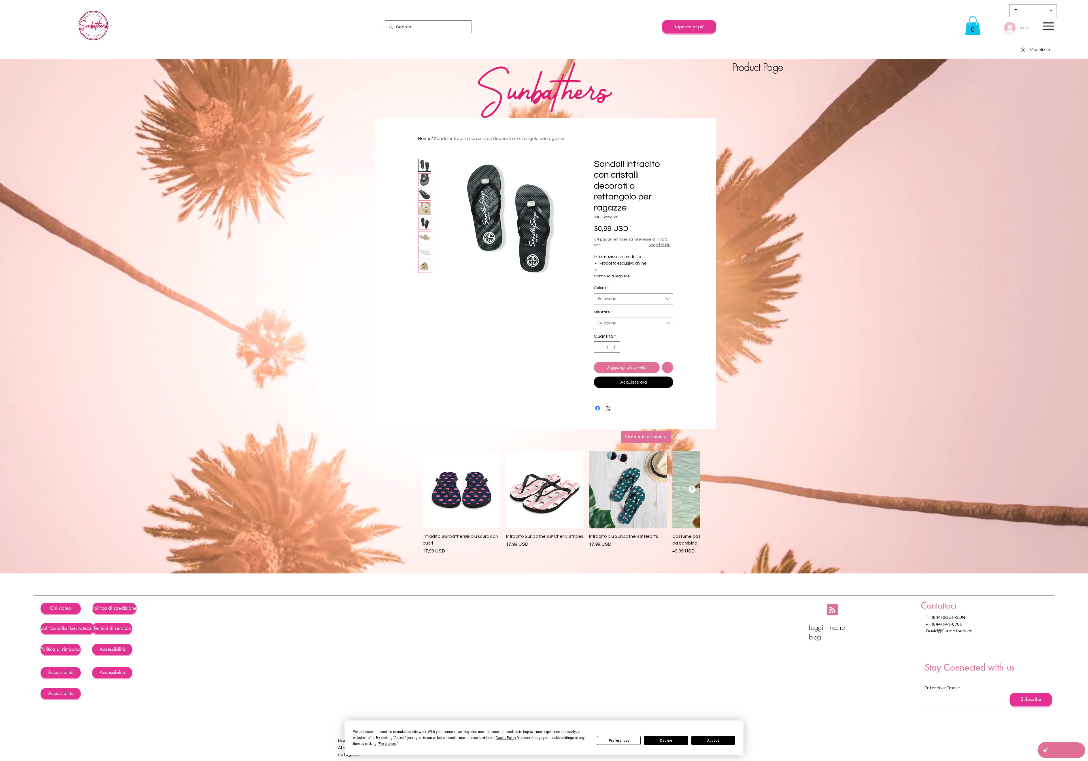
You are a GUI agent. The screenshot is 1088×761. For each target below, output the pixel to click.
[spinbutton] (607, 347)
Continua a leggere (612, 276)
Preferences (619, 741)
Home (424, 138)
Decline (666, 741)
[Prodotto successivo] (692, 489)
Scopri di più (659, 245)
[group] (561, 506)
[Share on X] (608, 408)
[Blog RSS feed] (832, 610)
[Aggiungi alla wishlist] (667, 367)
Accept (713, 741)
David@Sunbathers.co (949, 631)
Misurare (603, 312)
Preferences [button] (388, 744)
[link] (973, 25)
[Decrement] (599, 347)
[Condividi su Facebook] (597, 408)
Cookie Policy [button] (506, 738)
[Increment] (615, 347)
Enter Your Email (941, 688)
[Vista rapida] (461, 489)
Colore (601, 288)
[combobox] (633, 299)
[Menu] (1048, 26)
